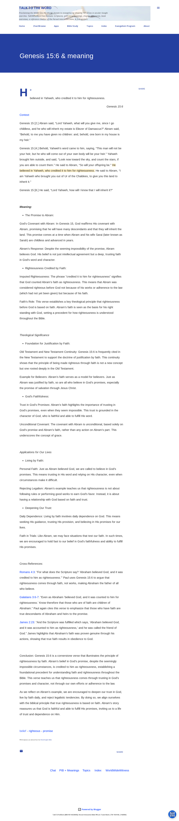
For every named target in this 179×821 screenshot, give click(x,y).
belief (23, 730)
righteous (34, 730)
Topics (90, 26)
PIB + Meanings (69, 770)
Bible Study (72, 26)
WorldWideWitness (117, 770)
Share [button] (141, 89)
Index (104, 26)
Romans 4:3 (27, 572)
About (147, 26)
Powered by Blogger (91, 809)
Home (22, 26)
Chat (53, 770)
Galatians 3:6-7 (29, 597)
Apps (56, 26)
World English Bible (46, 740)
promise (48, 730)
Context (24, 114)
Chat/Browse (39, 26)
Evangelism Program (125, 26)
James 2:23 (27, 622)
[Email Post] (21, 752)
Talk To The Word (35, 7)
